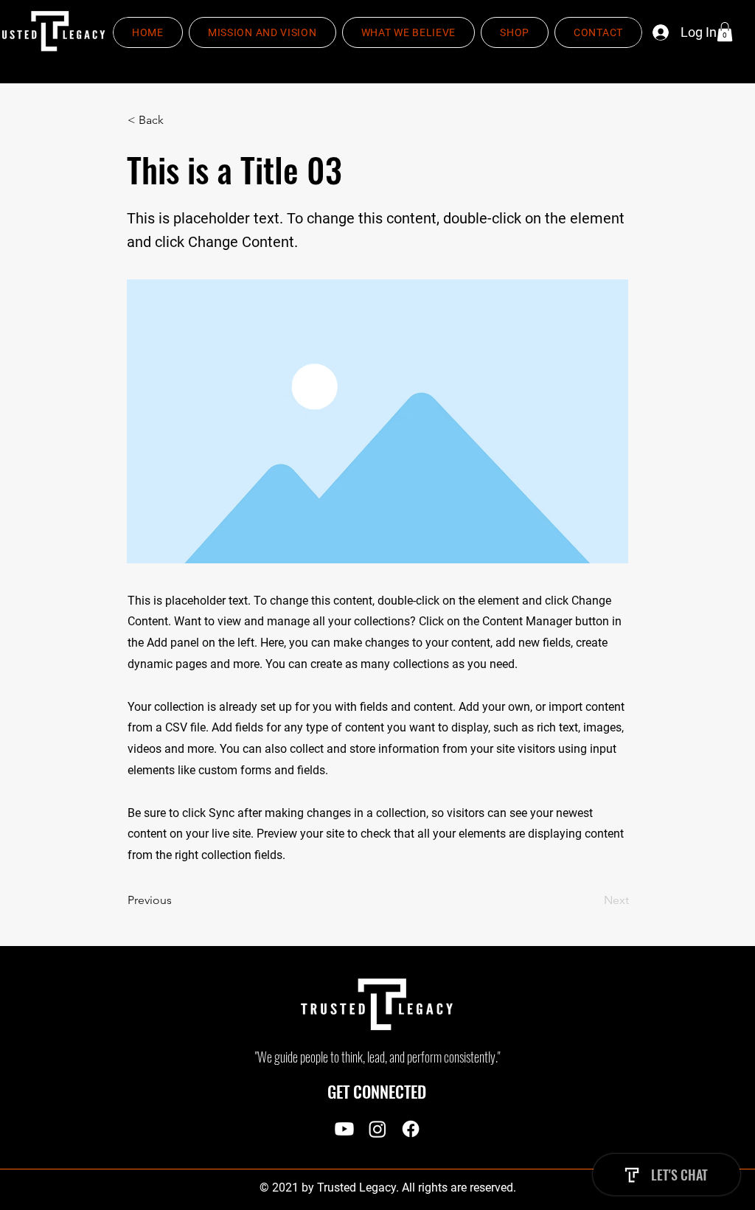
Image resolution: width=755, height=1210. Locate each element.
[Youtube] (344, 1129)
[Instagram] (377, 1129)
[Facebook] (411, 1129)
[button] (725, 31)
